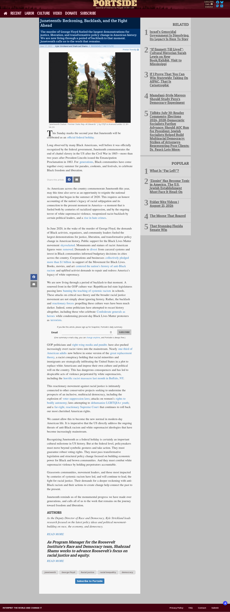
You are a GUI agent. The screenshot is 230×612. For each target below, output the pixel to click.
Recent (15, 13)
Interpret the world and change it (22, 607)
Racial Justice (87, 572)
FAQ (191, 607)
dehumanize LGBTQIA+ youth (109, 403)
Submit (215, 607)
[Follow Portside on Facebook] (218, 3)
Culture (43, 13)
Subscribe (88, 13)
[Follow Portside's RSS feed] (222, 6)
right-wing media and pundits (89, 344)
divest (93, 249)
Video (57, 13)
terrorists (56, 320)
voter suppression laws (76, 398)
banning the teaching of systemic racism (87, 291)
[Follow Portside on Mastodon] (217, 6)
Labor (29, 13)
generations (86, 162)
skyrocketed (67, 245)
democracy (127, 572)
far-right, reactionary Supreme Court (76, 407)
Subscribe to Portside (90, 581)
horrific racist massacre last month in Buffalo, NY (93, 378)
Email (54, 332)
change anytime (93, 337)
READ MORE (55, 534)
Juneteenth (50, 572)
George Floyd (68, 572)
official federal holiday (80, 137)
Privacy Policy (176, 607)
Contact (202, 607)
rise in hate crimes (95, 218)
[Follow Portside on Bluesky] (222, 3)
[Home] (115, 2)
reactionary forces (63, 303)
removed (68, 249)
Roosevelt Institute (102, 46)
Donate (71, 13)
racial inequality (108, 572)
